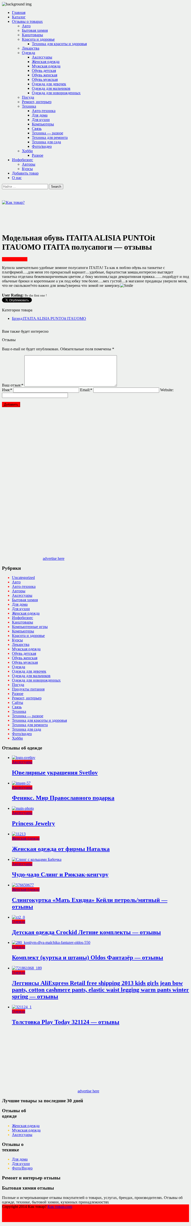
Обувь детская (44, 70)
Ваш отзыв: (12, 385)
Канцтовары (32, 35)
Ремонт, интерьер (36, 102)
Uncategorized (23, 577)
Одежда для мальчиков (51, 88)
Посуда (28, 97)
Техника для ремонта (50, 137)
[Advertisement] (92, 216)
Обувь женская (44, 75)
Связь (37, 128)
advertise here (53, 558)
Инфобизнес (22, 160)
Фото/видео (42, 146)
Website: (167, 390)
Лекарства (30, 48)
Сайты (17, 702)
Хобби (27, 151)
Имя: (7, 390)
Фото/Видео (22, 1168)
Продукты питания (28, 689)
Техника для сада (46, 142)
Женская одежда (45, 62)
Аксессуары (42, 57)
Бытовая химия (35, 30)
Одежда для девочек (49, 84)
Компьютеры (43, 124)
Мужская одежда (46, 66)
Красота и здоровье (38, 39)
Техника (29, 106)
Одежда (28, 53)
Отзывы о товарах (27, 21)
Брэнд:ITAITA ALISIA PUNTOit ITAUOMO (49, 318)
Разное (37, 155)
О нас (17, 178)
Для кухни (41, 120)
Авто (26, 26)
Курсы (27, 169)
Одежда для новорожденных (56, 93)
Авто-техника (43, 111)
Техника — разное (47, 133)
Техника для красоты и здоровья (59, 44)
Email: (86, 390)
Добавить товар (25, 173)
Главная (18, 12)
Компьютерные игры (30, 627)
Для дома (40, 115)
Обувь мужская (45, 79)
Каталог (19, 17)
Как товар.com (60, 1206)
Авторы (28, 164)
